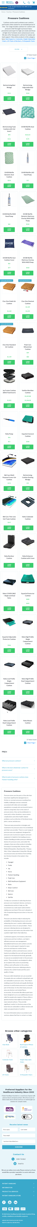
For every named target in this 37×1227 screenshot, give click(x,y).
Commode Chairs (7, 1059)
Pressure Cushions (19, 12)
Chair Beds (5, 1044)
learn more (9, 98)
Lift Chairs (5, 1075)
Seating (9, 12)
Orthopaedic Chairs (26, 1075)
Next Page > (32, 58)
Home (3, 12)
